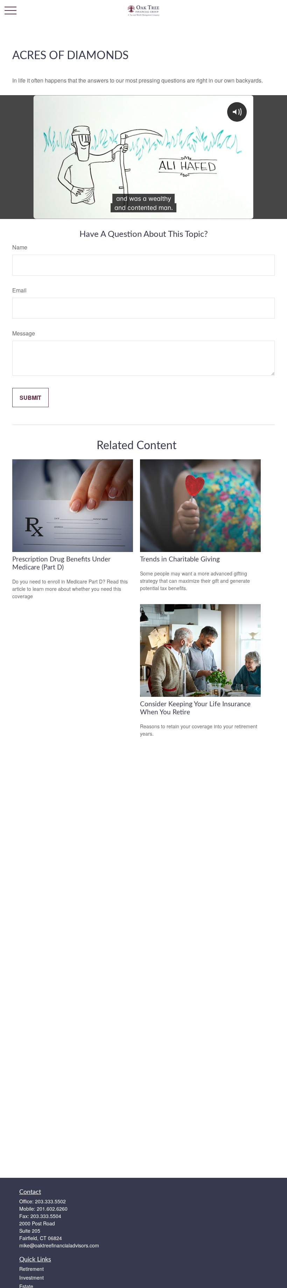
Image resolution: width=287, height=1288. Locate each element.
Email (19, 290)
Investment (31, 1277)
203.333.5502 (50, 1201)
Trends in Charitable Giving (180, 559)
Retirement (31, 1268)
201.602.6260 (52, 1208)
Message (23, 333)
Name (19, 247)
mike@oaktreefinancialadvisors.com (59, 1245)
